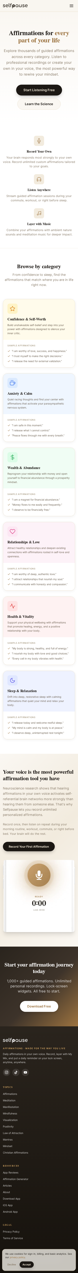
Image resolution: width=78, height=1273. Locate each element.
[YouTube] (25, 1072)
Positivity (8, 1126)
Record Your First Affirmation (29, 846)
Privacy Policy (11, 1231)
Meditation (9, 1100)
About (6, 1192)
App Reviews (10, 1172)
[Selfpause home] (15, 5)
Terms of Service (13, 1238)
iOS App (8, 1205)
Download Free (39, 1006)
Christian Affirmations (15, 1152)
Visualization (10, 1119)
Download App (11, 1198)
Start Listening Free (39, 90)
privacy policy (17, 1257)
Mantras (8, 1139)
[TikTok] (16, 1072)
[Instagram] (6, 1072)
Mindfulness (10, 1113)
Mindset (7, 1146)
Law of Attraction (13, 1133)
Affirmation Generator (15, 1179)
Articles (7, 1185)
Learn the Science (39, 104)
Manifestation (11, 1106)
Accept (26, 1264)
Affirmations (10, 1093)
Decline (11, 1264)
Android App (10, 1211)
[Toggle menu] (71, 5)
